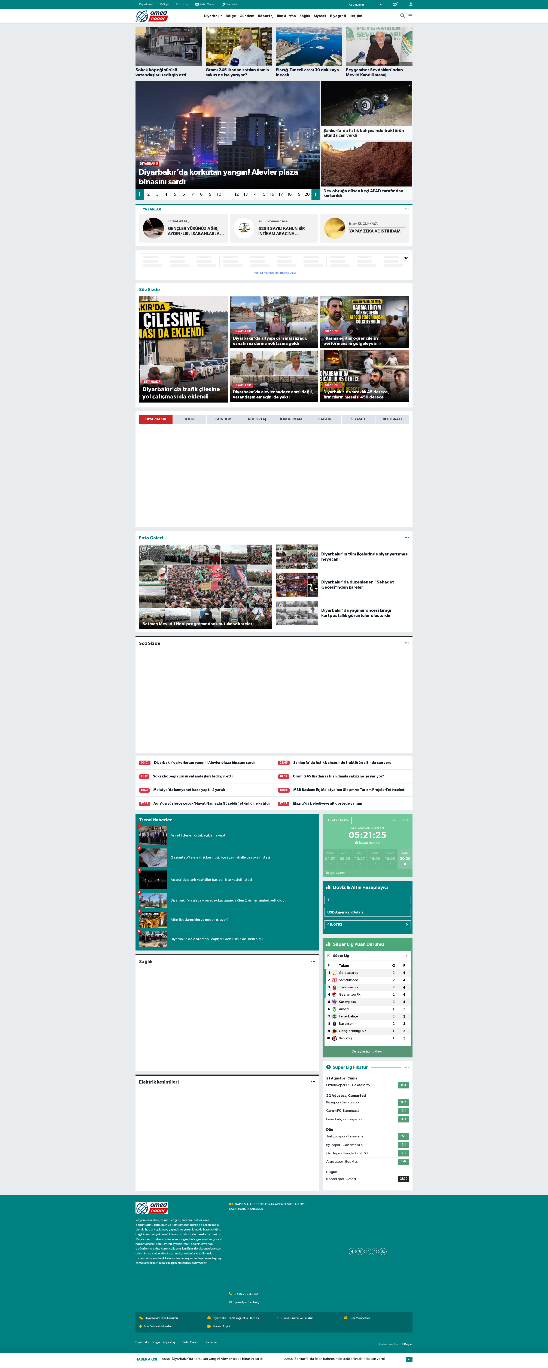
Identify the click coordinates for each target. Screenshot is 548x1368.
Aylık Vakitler (337, 873)
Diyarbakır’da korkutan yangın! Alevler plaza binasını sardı (204, 762)
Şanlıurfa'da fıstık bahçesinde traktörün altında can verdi (342, 762)
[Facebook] (352, 1251)
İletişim (356, 16)
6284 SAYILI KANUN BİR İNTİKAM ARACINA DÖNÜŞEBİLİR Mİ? (191, 231)
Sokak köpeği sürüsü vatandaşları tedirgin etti (192, 776)
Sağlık (304, 16)
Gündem (247, 16)
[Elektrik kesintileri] (313, 1082)
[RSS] (383, 1251)
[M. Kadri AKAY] (334, 228)
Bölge (164, 4)
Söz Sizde (149, 643)
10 (219, 194)
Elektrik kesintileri (159, 1082)
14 (254, 194)
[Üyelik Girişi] (409, 4)
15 (263, 194)
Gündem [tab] (223, 419)
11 (228, 194)
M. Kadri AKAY (360, 221)
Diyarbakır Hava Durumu (161, 1318)
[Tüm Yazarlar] (407, 209)
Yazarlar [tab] (152, 209)
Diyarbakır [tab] (155, 419)
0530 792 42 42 (246, 1293)
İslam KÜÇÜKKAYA (272, 224)
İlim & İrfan (286, 16)
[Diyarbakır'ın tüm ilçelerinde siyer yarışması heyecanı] (297, 556)
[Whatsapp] (375, 1251)
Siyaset (320, 16)
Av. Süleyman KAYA (182, 221)
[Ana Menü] (410, 16)
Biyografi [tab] (392, 419)
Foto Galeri (207, 4)
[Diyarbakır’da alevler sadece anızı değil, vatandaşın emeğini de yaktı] (274, 376)
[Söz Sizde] (407, 643)
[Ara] (403, 16)
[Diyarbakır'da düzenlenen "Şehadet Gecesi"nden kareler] (297, 584)
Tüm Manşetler (359, 1318)
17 (280, 194)
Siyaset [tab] (358, 419)
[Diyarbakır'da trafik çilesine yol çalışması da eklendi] (183, 349)
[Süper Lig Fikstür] (407, 1067)
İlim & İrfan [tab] (291, 419)
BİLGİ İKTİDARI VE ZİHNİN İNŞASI (373, 231)
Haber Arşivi (221, 1326)
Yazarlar (232, 4)
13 (245, 194)
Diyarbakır (146, 4)
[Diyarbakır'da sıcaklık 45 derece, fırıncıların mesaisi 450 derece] (364, 376)
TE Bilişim (406, 1344)
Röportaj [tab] (257, 419)
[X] (359, 1251)
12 (236, 194)
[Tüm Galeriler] (407, 538)
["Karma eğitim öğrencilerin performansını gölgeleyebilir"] (364, 322)
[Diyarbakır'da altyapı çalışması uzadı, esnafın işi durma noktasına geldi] (274, 322)
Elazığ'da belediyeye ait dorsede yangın (327, 803)
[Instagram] (367, 1251)
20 (307, 194)
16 (272, 194)
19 (298, 194)
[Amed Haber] (152, 15)
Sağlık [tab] (324, 419)
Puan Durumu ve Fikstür (297, 1318)
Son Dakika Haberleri (158, 1326)
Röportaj (182, 4)
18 (289, 194)
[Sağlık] (313, 962)
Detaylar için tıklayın (368, 1051)
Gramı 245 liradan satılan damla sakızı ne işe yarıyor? (338, 776)
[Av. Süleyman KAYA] (153, 228)
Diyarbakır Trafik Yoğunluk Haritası (236, 1318)
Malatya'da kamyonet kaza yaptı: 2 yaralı (189, 790)
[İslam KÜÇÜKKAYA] (244, 228)
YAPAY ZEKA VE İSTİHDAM (284, 231)
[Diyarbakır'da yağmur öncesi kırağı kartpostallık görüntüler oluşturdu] (297, 613)
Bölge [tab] (189, 419)
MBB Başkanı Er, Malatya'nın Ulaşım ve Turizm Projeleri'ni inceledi (349, 790)
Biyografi (338, 16)
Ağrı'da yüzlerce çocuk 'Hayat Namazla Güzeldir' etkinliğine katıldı (211, 803)
